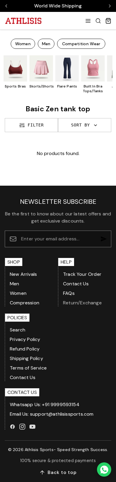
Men (14, 284)
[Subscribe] (104, 239)
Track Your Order (82, 274)
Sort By (80, 125)
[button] (88, 21)
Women (18, 293)
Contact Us (76, 284)
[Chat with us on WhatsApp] (104, 469)
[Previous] (6, 6)
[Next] (109, 6)
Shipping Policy (26, 358)
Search (17, 330)
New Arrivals (23, 274)
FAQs (69, 293)
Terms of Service (28, 368)
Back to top (62, 472)
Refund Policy (25, 349)
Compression (24, 303)
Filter (36, 125)
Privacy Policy (25, 339)
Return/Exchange (82, 303)
